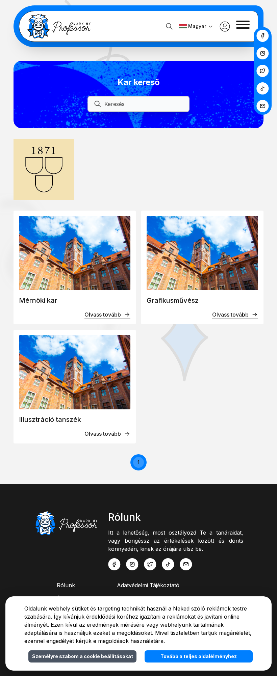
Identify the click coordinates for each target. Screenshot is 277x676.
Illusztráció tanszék (50, 419)
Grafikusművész (173, 300)
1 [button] (138, 462)
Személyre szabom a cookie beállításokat (82, 656)
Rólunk (66, 585)
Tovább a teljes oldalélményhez (198, 656)
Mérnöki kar (38, 300)
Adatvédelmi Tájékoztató (148, 585)
